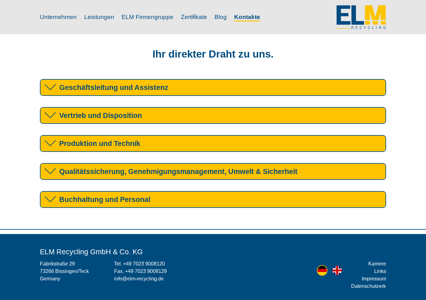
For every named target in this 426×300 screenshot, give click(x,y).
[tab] (213, 87)
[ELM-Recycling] (361, 17)
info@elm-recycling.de (139, 278)
